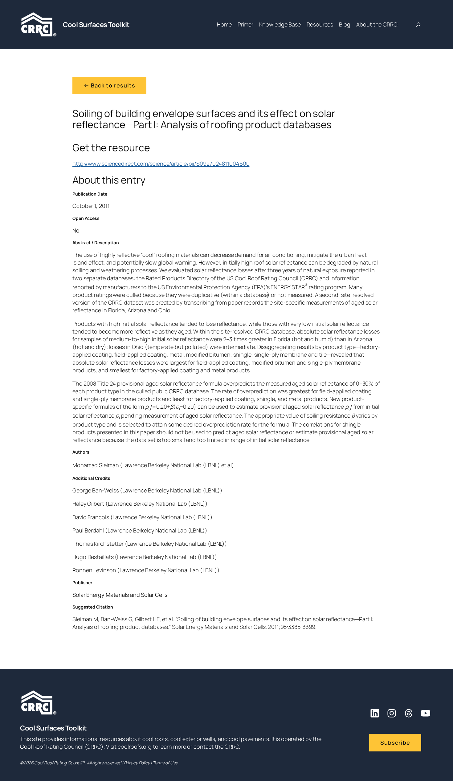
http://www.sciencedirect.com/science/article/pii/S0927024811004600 (160, 163)
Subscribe (395, 742)
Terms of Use (165, 763)
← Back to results (109, 85)
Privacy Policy (137, 763)
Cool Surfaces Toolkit (96, 24)
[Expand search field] (418, 24)
